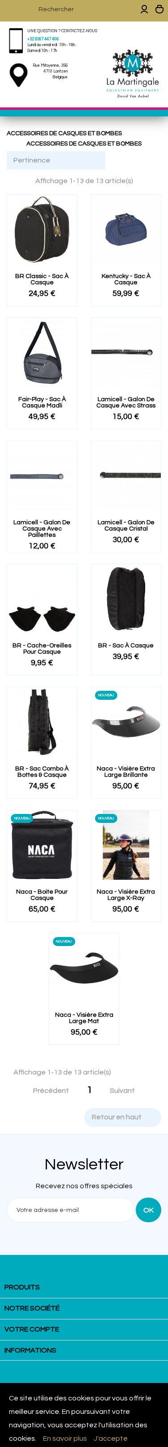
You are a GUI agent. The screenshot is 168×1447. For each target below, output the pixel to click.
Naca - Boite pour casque (42, 895)
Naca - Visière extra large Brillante (126, 772)
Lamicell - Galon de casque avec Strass (125, 402)
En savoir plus (65, 1438)
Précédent (46, 1091)
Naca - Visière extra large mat (84, 1018)
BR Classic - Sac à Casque (42, 279)
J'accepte (111, 1438)
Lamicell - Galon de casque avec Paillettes (41, 528)
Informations (30, 1350)
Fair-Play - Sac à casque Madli (42, 402)
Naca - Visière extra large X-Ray (126, 895)
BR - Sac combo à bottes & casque (42, 772)
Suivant (127, 1091)
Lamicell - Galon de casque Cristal (126, 525)
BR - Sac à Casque (126, 645)
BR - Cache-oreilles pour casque (42, 648)
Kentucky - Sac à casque (126, 279)
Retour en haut (122, 1117)
